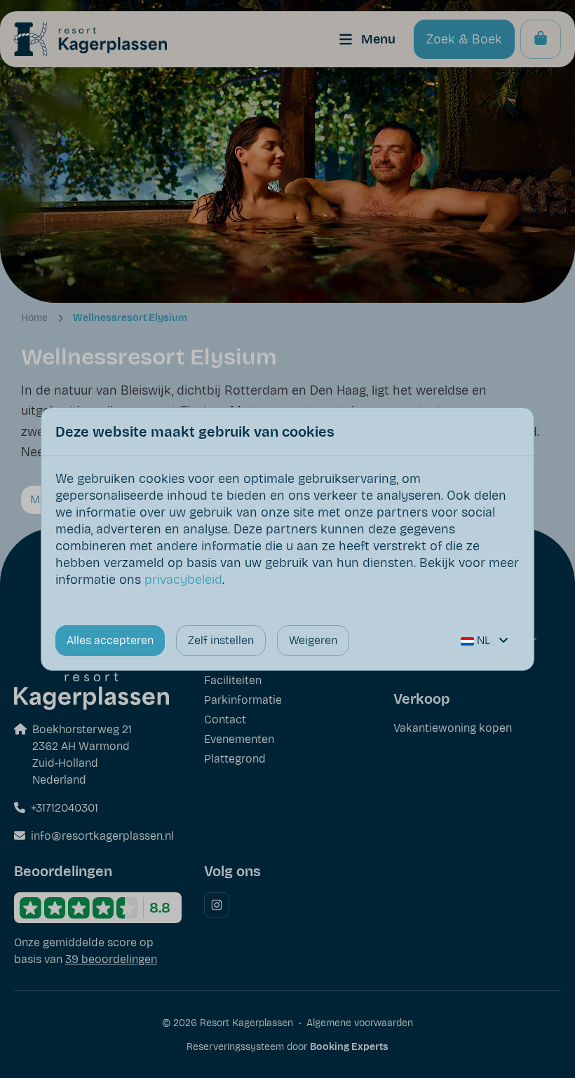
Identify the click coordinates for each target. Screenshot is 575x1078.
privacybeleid (183, 579)
